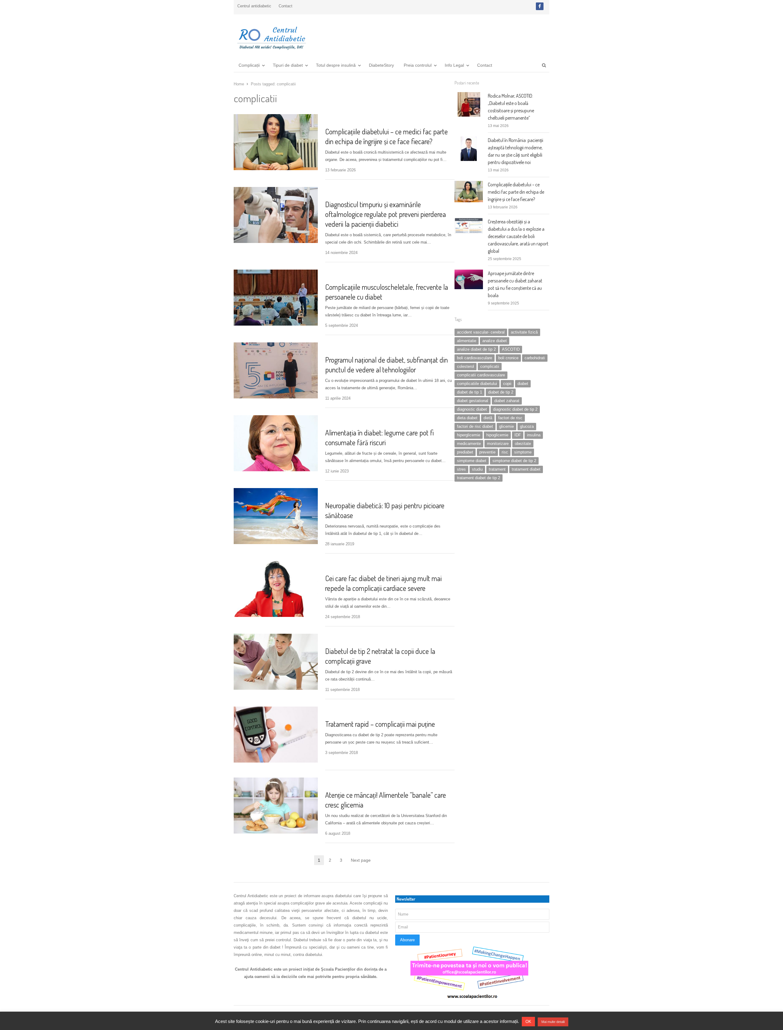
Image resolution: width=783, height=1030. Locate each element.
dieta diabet (467, 418)
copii (507, 383)
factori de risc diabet (475, 426)
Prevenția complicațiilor (350, 119)
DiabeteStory (381, 65)
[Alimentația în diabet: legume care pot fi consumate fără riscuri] (276, 418)
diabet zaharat (506, 400)
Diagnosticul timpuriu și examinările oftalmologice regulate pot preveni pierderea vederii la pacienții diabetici (385, 214)
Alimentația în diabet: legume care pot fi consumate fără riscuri (379, 437)
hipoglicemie (497, 435)
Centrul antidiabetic (254, 6)
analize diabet (494, 340)
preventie (487, 452)
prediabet (465, 452)
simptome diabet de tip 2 (514, 460)
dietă (488, 418)
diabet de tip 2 (500, 392)
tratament (497, 469)
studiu (477, 469)
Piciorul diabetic (342, 493)
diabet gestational (472, 400)
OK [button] (528, 1021)
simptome (523, 452)
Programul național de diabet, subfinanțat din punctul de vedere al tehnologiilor (386, 364)
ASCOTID (511, 349)
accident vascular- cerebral (481, 332)
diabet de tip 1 (469, 392)
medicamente (469, 443)
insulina (533, 435)
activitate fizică (524, 332)
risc (505, 452)
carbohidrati (535, 358)
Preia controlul (418, 65)
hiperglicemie (468, 435)
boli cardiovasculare (474, 358)
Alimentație (338, 420)
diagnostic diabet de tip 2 (515, 409)
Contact (285, 6)
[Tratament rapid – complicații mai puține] (276, 710)
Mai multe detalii (553, 1022)
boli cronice (508, 358)
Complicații (249, 65)
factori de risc (510, 418)
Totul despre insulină (336, 65)
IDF (517, 435)
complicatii (489, 366)
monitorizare (498, 443)
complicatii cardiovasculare (481, 375)
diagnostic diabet (472, 409)
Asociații (335, 347)
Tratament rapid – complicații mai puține (380, 724)
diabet (523, 383)
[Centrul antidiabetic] (271, 36)
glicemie (506, 426)
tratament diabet (526, 469)
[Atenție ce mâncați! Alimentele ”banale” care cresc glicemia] (276, 781)
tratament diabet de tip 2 (478, 478)
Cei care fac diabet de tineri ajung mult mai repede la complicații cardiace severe (383, 583)
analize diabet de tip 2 (476, 349)
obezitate (523, 443)
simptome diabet (471, 460)
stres (461, 469)
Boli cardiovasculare (346, 566)
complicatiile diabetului (477, 383)
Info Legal (454, 65)
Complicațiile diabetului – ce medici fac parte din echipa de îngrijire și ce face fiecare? (386, 136)
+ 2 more (380, 638)
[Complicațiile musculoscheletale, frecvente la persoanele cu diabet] (276, 273)
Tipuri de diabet (288, 65)
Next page (361, 860)
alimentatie (466, 340)
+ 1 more (362, 420)
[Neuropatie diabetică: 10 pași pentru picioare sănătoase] (276, 491)
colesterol (465, 366)
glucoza (527, 426)
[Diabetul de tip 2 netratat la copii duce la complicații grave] (276, 637)
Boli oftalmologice (344, 192)
